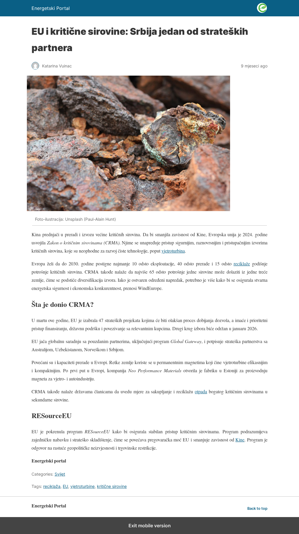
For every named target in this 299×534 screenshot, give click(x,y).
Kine (239, 439)
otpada (201, 391)
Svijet (60, 474)
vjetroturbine (82, 486)
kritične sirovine (112, 486)
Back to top (257, 508)
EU (65, 486)
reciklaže (242, 263)
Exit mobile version (149, 525)
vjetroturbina (173, 251)
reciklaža (51, 486)
